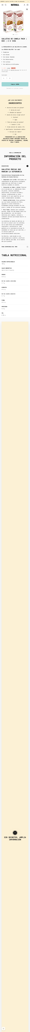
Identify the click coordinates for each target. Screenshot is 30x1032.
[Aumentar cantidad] (10, 78)
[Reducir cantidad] (4, 78)
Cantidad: (4, 75)
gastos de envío (15, 70)
